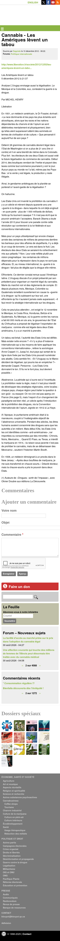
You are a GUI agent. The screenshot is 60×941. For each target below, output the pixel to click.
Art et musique (10, 784)
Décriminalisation (12, 855)
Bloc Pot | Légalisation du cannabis (14, 9)
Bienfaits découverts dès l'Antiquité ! (23, 688)
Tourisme (9, 807)
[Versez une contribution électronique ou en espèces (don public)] (5, 587)
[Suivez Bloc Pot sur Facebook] (48, 3)
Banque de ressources (14, 907)
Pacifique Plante (11, 878)
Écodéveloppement (12, 823)
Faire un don (19, 586)
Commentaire (12, 534)
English (33, 2)
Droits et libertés (11, 852)
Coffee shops (11, 803)
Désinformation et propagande (18, 859)
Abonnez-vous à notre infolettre (20, 612)
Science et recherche (13, 793)
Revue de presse (11, 904)
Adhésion (6, 923)
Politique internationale (21, 54)
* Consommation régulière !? (19, 683)
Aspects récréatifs (12, 787)
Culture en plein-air (14, 817)
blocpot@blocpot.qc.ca (13, 916)
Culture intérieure (13, 820)
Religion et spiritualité (14, 790)
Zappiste (17, 51)
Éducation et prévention (15, 885)
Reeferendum (9, 901)
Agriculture (8, 780)
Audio (6, 894)
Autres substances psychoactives (20, 797)
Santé (6, 827)
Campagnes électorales (15, 845)
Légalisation (9, 865)
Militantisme (9, 868)
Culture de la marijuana (14, 813)
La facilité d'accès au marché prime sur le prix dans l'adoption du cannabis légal (28, 639)
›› (40, 665)
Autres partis (9, 842)
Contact (27, 934)
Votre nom (9, 510)
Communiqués (10, 897)
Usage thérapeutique (14, 830)
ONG (5, 875)
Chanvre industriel (12, 810)
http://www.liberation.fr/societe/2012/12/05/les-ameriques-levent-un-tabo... (26, 66)
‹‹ (22, 665)
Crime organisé (10, 849)
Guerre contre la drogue (15, 862)
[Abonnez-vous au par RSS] (57, 3)
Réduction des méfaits (15, 833)
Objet (5, 522)
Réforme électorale (12, 882)
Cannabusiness (10, 800)
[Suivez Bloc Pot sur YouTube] (53, 3)
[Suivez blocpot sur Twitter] (43, 3)
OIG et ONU (8, 872)
